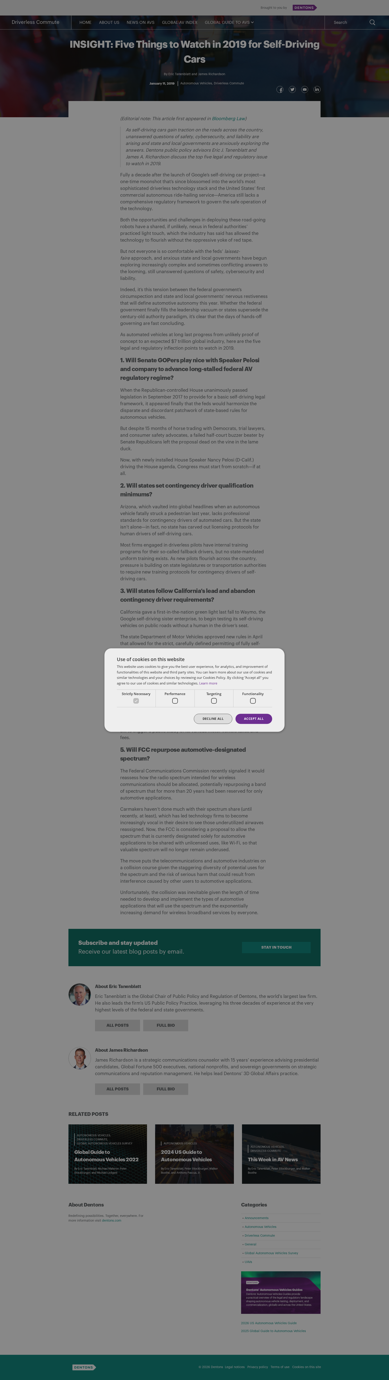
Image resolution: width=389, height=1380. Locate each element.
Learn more (208, 683)
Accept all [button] (254, 719)
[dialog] (194, 690)
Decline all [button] (213, 719)
